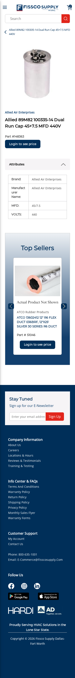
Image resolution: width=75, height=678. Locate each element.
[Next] (64, 306)
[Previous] (11, 306)
